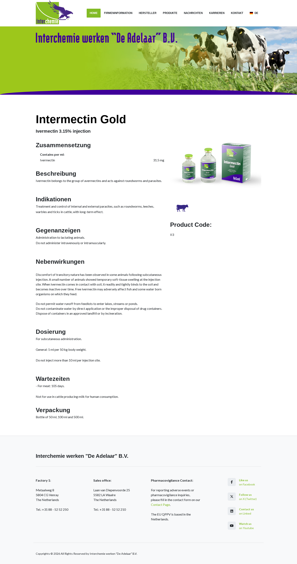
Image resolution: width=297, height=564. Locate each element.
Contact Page (160, 504)
